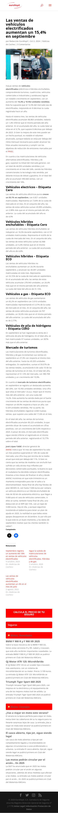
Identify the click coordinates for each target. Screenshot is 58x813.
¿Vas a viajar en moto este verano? (27, 712)
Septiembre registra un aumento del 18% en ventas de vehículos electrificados (16, 555)
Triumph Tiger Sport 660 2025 (23, 681)
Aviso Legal (19, 806)
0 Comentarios (23, 44)
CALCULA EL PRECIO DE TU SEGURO (29, 613)
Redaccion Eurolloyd (18, 41)
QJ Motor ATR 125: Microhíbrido (25, 661)
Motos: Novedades (21, 635)
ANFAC (9, 449)
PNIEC (10, 151)
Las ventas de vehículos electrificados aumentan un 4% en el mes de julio (16, 581)
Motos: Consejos (20, 706)
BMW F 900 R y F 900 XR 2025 (23, 641)
